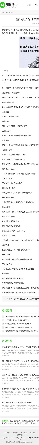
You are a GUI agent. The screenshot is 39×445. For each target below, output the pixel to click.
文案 (7, 12)
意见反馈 (32, 433)
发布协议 (20, 435)
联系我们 (15, 433)
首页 (29, 5)
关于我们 (7, 433)
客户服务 (24, 433)
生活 (36, 5)
